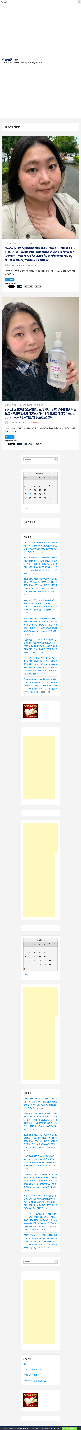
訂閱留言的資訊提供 (31, 1375)
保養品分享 (9, 243)
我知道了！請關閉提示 (69, 1428)
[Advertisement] (39, 767)
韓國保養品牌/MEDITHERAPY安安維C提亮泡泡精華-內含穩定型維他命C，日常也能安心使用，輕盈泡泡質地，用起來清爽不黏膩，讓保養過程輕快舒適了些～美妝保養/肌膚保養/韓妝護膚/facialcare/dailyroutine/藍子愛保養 (40, 624)
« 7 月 (25, 508)
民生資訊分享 (29, 243)
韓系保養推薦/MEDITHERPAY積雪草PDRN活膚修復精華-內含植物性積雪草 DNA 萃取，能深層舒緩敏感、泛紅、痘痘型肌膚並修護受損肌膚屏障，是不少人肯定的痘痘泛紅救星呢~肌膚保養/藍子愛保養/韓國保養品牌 (40, 585)
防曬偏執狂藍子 (11, 60)
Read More (10, 279)
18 (30, 494)
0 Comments (36, 265)
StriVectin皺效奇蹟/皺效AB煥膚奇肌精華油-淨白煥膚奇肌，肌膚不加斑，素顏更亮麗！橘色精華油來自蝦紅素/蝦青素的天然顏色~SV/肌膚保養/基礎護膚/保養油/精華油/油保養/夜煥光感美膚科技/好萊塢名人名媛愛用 (40, 254)
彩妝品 (16, 243)
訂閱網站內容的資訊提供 (32, 1369)
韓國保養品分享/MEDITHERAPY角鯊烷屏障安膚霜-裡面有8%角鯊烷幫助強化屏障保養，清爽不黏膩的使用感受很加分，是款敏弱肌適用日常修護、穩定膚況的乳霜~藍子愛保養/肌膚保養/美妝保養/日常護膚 (40, 646)
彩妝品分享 (24, 405)
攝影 (21, 243)
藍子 (18, 265)
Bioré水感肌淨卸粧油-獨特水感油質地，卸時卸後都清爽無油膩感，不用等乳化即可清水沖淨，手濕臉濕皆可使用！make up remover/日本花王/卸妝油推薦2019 (40, 413)
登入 (25, 1364)
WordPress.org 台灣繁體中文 (34, 1381)
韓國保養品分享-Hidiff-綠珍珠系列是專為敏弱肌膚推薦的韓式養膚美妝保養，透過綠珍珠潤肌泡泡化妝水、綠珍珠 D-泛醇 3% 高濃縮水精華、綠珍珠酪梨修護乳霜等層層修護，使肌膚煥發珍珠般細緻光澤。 (40, 685)
